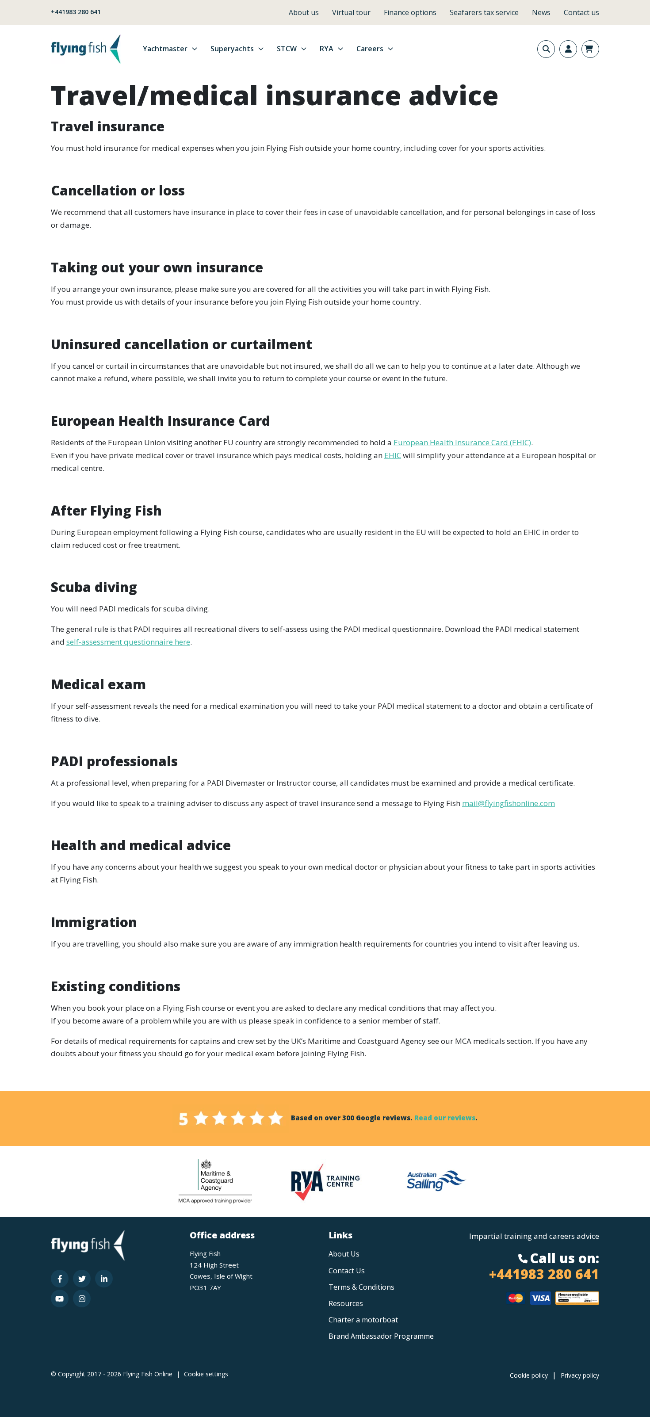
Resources (346, 1303)
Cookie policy (529, 1375)
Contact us (581, 12)
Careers (369, 48)
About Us (344, 1254)
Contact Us (347, 1271)
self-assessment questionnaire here (128, 642)
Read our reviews (444, 1117)
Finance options (410, 12)
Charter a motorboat (363, 1320)
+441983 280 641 (76, 12)
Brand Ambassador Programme (381, 1336)
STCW (287, 48)
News (541, 12)
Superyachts (232, 48)
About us (304, 12)
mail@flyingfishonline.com (508, 803)
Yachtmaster (165, 48)
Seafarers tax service (484, 12)
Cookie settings (206, 1374)
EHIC (392, 455)
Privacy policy (580, 1375)
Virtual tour (351, 12)
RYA (326, 48)
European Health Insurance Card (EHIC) (462, 442)
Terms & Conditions (361, 1287)
